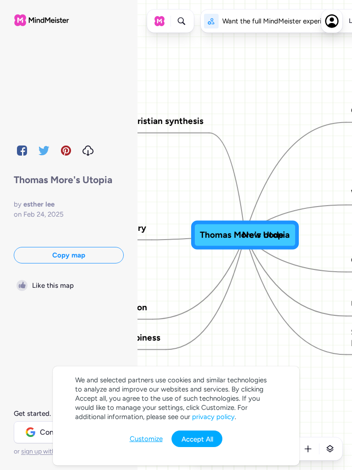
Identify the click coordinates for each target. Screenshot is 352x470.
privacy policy (213, 417)
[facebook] (22, 150)
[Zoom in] (308, 449)
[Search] (181, 21)
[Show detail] (330, 449)
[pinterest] (66, 150)
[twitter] (44, 150)
